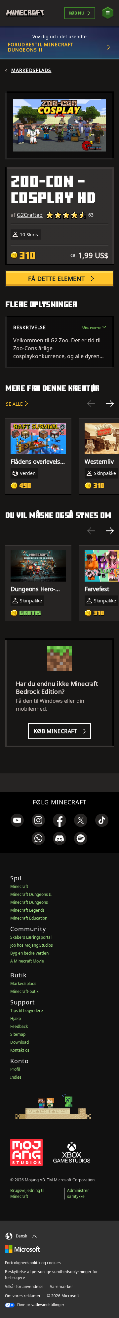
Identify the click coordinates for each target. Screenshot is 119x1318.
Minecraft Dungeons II (31, 894)
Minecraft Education (28, 918)
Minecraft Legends (27, 910)
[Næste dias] (110, 404)
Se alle (14, 404)
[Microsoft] (22, 1249)
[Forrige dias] (91, 404)
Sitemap (17, 1034)
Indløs (15, 1077)
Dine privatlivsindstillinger (40, 1304)
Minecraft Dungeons (29, 902)
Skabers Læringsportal (31, 937)
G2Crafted (30, 215)
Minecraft (19, 886)
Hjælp (15, 1018)
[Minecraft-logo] (27, 13)
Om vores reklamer (23, 1295)
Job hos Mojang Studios (31, 945)
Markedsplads (31, 70)
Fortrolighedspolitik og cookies (33, 1262)
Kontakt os (19, 1050)
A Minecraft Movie (27, 961)
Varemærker (61, 1286)
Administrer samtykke (78, 1193)
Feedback (19, 1026)
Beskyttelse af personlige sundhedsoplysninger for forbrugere (51, 1274)
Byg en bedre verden (29, 953)
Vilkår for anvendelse (24, 1286)
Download (19, 1042)
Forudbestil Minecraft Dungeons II (41, 47)
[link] (17, 820)
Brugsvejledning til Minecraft (27, 1193)
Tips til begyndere (26, 1010)
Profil (15, 1069)
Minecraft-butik (24, 991)
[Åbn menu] (108, 13)
